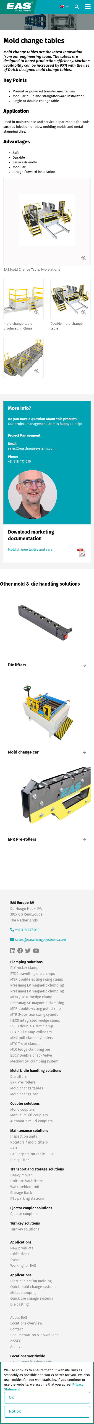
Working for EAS (23, 1266)
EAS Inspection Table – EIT (32, 1154)
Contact (16, 1329)
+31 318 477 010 (19, 461)
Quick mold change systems (33, 1287)
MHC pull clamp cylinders (31, 1038)
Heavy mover (21, 1175)
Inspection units (23, 1137)
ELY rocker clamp (24, 968)
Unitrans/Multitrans (26, 1181)
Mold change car (24, 1094)
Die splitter (19, 1160)
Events (16, 1260)
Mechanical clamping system (34, 1061)
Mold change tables (26, 1088)
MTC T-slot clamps (25, 1044)
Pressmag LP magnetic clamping (37, 985)
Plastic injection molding (31, 1281)
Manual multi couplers (29, 1115)
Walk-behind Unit (24, 1187)
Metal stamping (23, 1293)
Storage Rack (21, 1193)
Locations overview (26, 1323)
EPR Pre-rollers (22, 1082)
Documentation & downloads (34, 1335)
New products (22, 1248)
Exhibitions (19, 1254)
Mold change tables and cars (30, 549)
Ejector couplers (23, 1214)
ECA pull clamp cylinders (31, 1032)
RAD (13, 1148)
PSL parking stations (27, 1199)
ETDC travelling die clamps (32, 974)
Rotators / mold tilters (29, 1142)
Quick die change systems (31, 1299)
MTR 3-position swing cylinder (35, 1014)
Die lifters (18, 1076)
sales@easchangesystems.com (31, 448)
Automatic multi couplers (31, 1121)
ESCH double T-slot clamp (31, 1026)
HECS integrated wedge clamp (35, 1020)
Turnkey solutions (24, 1229)
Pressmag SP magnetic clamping (37, 1003)
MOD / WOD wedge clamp (31, 997)
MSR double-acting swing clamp (36, 980)
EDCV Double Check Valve (31, 1056)
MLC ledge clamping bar (30, 1050)
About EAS (18, 1317)
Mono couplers (22, 1109)
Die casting (19, 1304)
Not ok (15, 1412)
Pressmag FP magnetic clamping (37, 991)
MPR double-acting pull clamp (35, 1009)
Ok (11, 1398)
